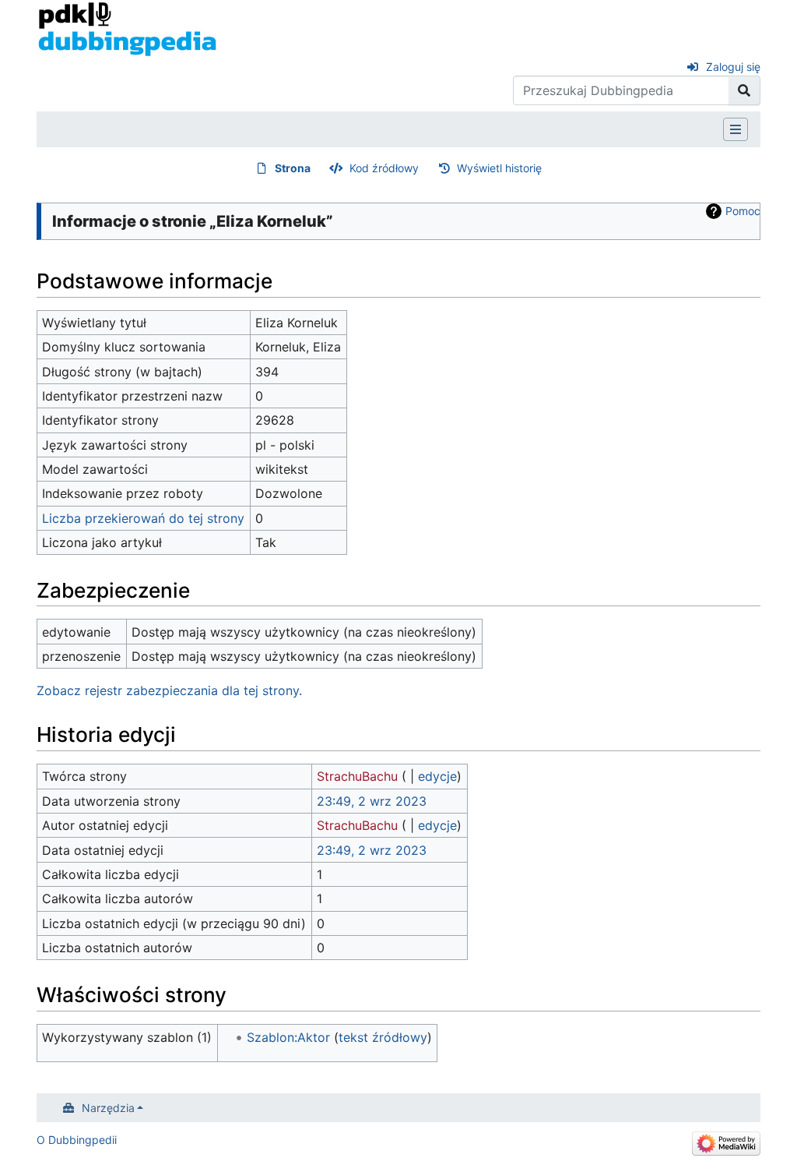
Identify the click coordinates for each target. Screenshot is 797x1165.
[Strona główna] (127, 28)
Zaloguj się (733, 66)
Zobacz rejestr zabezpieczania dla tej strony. (169, 690)
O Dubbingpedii (77, 1139)
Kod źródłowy (384, 168)
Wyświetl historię (499, 168)
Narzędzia (108, 1107)
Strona (293, 168)
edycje (437, 776)
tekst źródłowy (383, 1037)
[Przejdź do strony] (744, 90)
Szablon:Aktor (288, 1037)
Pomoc (742, 210)
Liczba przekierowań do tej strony (143, 518)
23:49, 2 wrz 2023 (372, 801)
